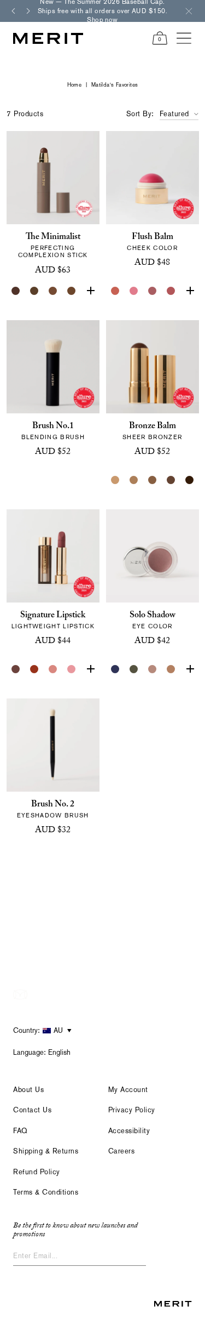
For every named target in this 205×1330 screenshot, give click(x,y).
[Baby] (53, 669)
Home (74, 85)
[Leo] (170, 480)
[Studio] (152, 669)
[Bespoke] (15, 669)
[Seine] (152, 480)
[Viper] (133, 669)
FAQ (20, 1131)
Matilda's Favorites (114, 85)
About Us (28, 1089)
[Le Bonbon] (189, 291)
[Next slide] (28, 11)
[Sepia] (71, 291)
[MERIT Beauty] (48, 38)
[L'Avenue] (90, 669)
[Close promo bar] (188, 11)
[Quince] (114, 480)
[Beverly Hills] (114, 291)
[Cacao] (53, 291)
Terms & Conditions (45, 1192)
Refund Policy (36, 1172)
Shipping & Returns (45, 1151)
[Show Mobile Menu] (184, 38)
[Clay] (133, 480)
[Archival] (152, 291)
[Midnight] (114, 669)
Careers (121, 1151)
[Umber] (34, 291)
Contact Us (32, 1110)
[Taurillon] (90, 291)
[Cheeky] (170, 291)
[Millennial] (71, 669)
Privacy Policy (131, 1110)
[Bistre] (15, 291)
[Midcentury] (189, 669)
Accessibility (129, 1131)
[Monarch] (189, 480)
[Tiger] (34, 669)
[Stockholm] (133, 291)
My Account (128, 1089)
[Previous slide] (13, 11)
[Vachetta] (170, 669)
